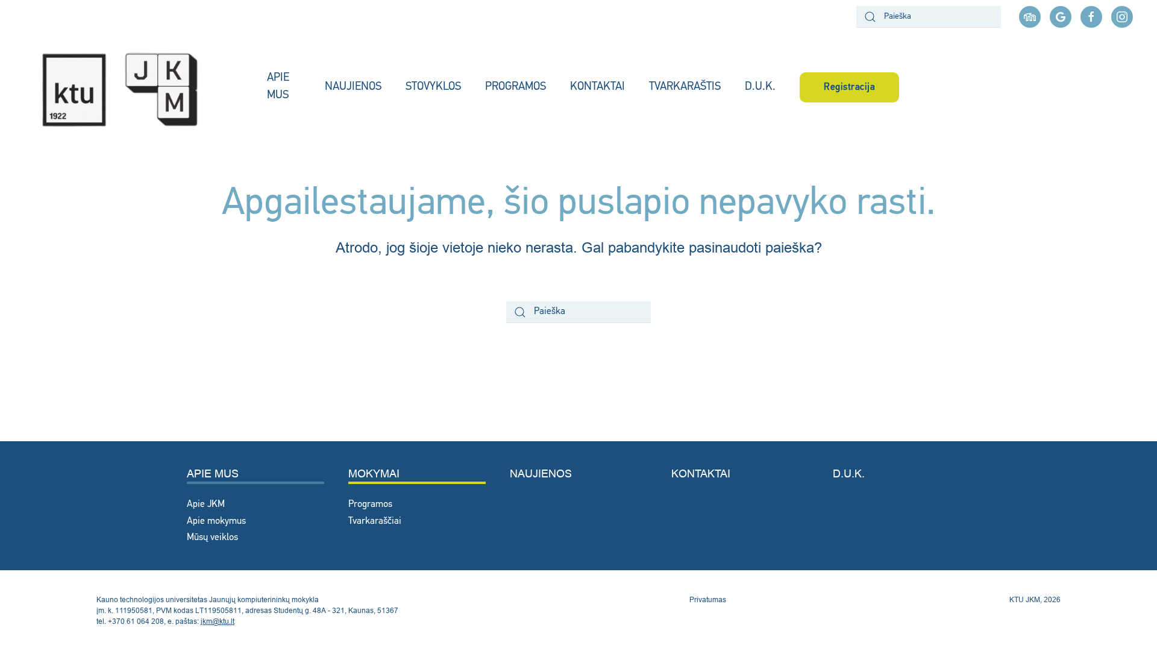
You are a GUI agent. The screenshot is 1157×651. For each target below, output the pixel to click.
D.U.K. (760, 87)
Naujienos (541, 473)
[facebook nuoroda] (1091, 17)
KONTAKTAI (597, 87)
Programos (370, 504)
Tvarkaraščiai (374, 521)
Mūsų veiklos (212, 537)
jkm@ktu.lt (217, 621)
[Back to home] (133, 87)
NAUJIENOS (353, 87)
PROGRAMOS (515, 87)
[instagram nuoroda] (1122, 17)
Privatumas (707, 599)
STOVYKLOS (433, 87)
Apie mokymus (216, 521)
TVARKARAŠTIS (685, 87)
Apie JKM (206, 504)
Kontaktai (700, 473)
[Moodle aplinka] (1030, 17)
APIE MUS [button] (278, 86)
